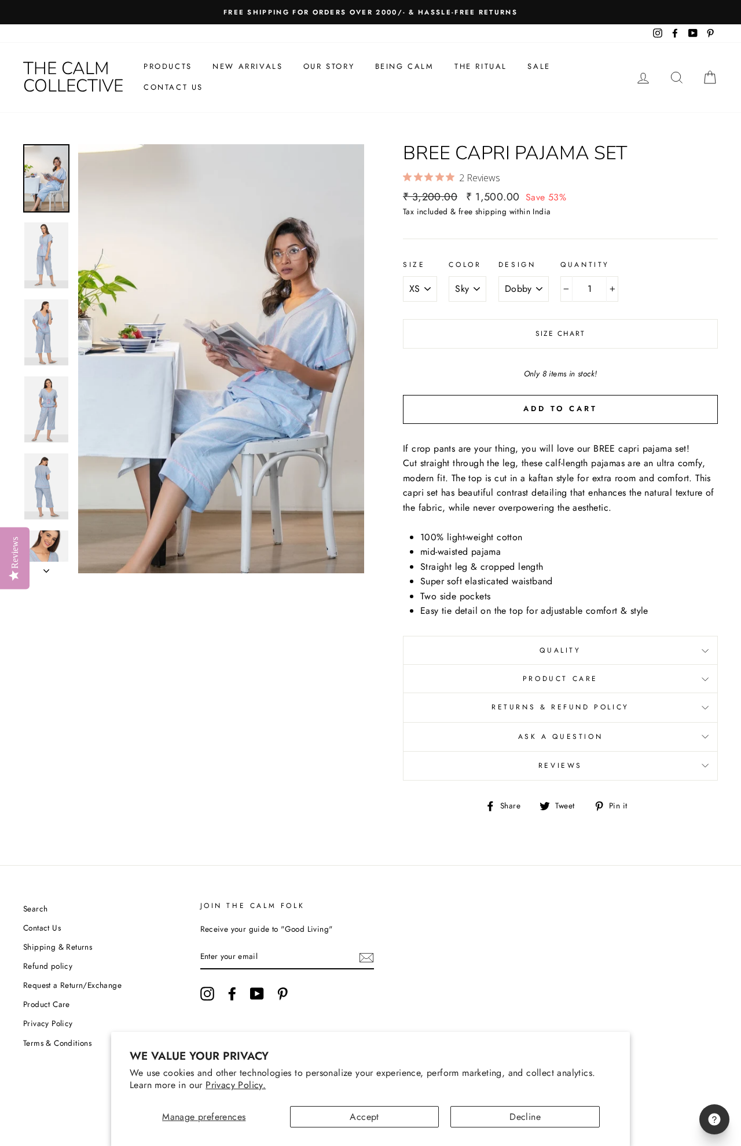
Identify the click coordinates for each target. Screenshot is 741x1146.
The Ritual (480, 66)
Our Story (328, 66)
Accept (364, 1116)
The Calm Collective (73, 77)
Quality (560, 650)
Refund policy (47, 966)
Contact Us (173, 87)
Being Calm (404, 66)
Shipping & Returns (57, 947)
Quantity (585, 264)
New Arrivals (247, 66)
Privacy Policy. (236, 1085)
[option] (370, 12)
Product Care (560, 678)
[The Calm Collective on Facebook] (232, 994)
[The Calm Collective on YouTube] (257, 994)
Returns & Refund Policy (560, 707)
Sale (538, 66)
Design (517, 264)
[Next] (46, 567)
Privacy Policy (48, 1023)
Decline (525, 1116)
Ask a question (560, 736)
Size (414, 264)
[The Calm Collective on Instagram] (207, 994)
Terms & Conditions (57, 1043)
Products (168, 66)
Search (35, 908)
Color (465, 264)
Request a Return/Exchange (72, 985)
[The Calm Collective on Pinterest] (282, 994)
